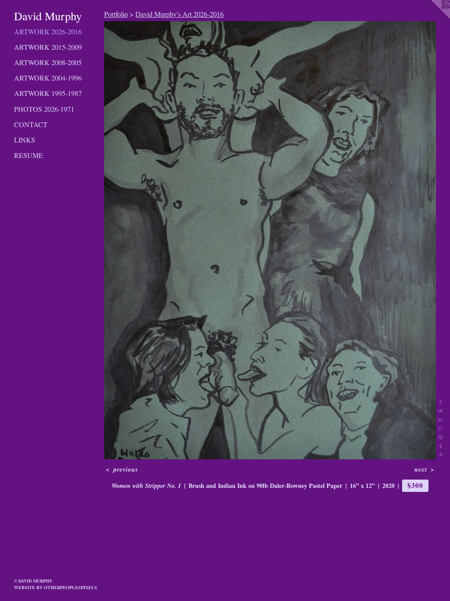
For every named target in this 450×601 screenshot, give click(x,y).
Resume (28, 155)
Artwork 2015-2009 (48, 46)
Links (24, 139)
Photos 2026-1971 (44, 109)
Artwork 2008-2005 (48, 62)
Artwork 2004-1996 (48, 77)
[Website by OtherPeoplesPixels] (432, 17)
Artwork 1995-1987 (48, 93)
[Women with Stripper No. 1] (270, 240)
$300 (415, 485)
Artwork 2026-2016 (48, 31)
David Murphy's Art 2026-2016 (179, 13)
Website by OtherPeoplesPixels (55, 587)
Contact (30, 124)
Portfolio (116, 13)
